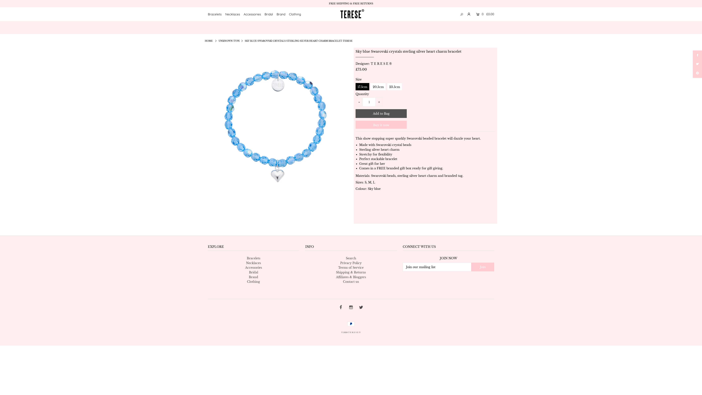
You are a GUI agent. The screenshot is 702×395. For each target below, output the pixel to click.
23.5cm (394, 87)
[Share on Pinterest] (697, 73)
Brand (281, 14)
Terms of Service (351, 267)
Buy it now (381, 125)
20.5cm (378, 87)
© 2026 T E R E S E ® (351, 332)
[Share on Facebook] (697, 55)
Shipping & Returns (351, 272)
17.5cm (362, 87)
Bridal (269, 14)
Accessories (252, 14)
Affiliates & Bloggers (351, 277)
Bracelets (215, 14)
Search (351, 258)
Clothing (295, 14)
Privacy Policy (351, 263)
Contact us (351, 281)
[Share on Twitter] (697, 64)
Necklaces (232, 14)
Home (209, 41)
